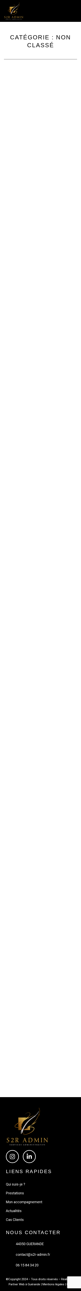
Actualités (14, 1211)
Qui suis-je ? (15, 1184)
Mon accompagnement (24, 1202)
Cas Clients (15, 1220)
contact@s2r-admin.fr (33, 1254)
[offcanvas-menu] (62, 11)
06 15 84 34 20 (27, 1265)
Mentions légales (53, 1284)
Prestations (15, 1193)
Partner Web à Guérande (24, 1284)
